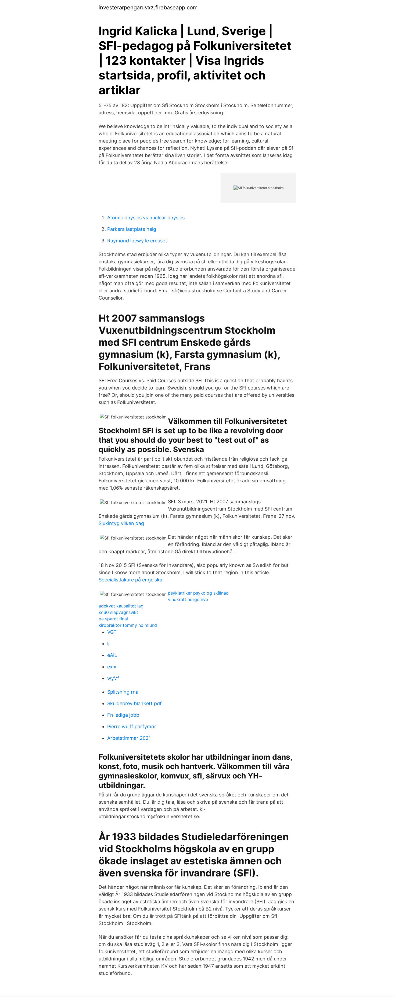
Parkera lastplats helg (131, 229)
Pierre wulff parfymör (131, 726)
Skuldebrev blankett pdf (134, 703)
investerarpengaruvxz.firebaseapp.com (148, 7)
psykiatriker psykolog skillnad (198, 593)
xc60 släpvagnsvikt (118, 612)
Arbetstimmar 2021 (129, 738)
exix (111, 666)
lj (108, 643)
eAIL (112, 655)
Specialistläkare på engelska (130, 579)
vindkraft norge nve (188, 599)
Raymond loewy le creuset (137, 240)
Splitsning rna (122, 692)
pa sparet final (113, 618)
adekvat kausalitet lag (121, 606)
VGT (112, 632)
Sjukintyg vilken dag (121, 523)
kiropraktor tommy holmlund (128, 625)
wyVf (113, 678)
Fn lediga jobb (123, 715)
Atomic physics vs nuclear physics (146, 217)
